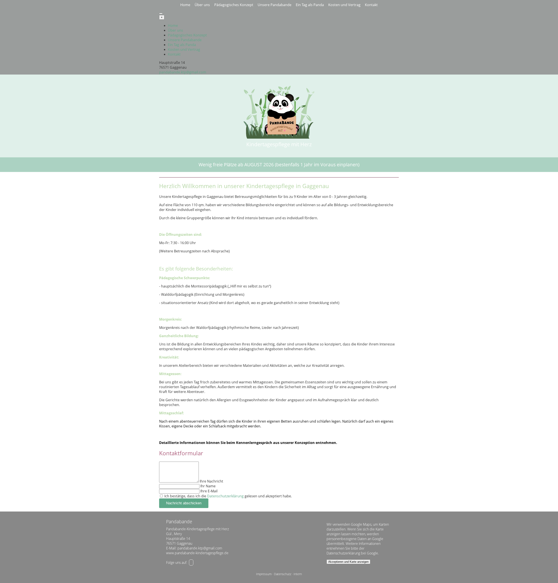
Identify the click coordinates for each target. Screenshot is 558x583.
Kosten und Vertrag (344, 4)
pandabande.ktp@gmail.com (182, 72)
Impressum (264, 574)
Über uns (202, 4)
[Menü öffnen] (161, 13)
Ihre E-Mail (209, 491)
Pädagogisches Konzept (233, 4)
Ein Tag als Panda (310, 4)
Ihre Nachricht (211, 481)
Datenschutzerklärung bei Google (352, 553)
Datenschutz (282, 574)
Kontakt (371, 4)
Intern (298, 574)
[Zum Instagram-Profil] (191, 562)
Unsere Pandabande (274, 4)
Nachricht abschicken (183, 503)
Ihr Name (208, 486)
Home (185, 4)
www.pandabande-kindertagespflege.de (197, 553)
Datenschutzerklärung (225, 496)
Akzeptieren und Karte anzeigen (348, 561)
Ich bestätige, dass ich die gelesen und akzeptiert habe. (227, 496)
